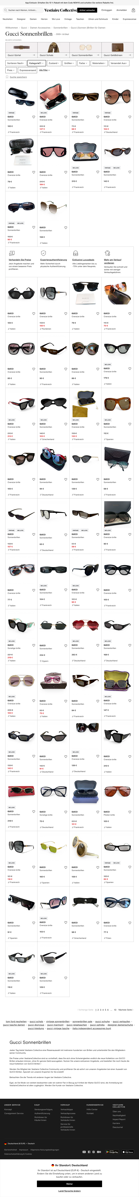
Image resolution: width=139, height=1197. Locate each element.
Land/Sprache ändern (69, 1191)
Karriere (116, 1123)
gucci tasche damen (14, 1025)
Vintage (68, 19)
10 (115, 1009)
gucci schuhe (102, 1021)
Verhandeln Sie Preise (20, 259)
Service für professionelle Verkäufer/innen (68, 1127)
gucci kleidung (36, 1028)
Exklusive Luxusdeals (83, 259)
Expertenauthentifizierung (53, 259)
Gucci (24, 27)
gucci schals (36, 1021)
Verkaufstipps (67, 1109)
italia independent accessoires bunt (91, 1028)
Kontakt (90, 1113)
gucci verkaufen (121, 1021)
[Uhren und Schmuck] (110, 19)
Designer (21, 19)
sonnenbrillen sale (82, 1021)
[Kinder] (121, 19)
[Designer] (28, 19)
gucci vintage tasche (58, 1028)
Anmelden (121, 10)
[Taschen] (86, 19)
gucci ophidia (97, 1025)
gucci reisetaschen (77, 1025)
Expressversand (130, 19)
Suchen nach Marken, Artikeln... (22, 10)
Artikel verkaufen (87, 10)
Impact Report (119, 1119)
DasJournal (118, 1127)
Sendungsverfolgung (43, 1109)
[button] (133, 10)
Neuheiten (8, 19)
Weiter (69, 1183)
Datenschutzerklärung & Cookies (18, 1154)
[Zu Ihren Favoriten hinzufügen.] (33, 117)
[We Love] (62, 19)
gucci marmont (55, 1025)
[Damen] (39, 19)
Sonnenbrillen (60, 27)
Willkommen (11, 27)
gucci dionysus (36, 1025)
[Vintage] (74, 19)
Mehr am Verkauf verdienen (112, 261)
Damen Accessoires (40, 27)
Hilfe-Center (92, 1109)
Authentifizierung (42, 1113)
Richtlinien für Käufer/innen (40, 1119)
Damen (33, 19)
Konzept (8, 1109)
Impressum (23, 1149)
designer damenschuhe (120, 1025)
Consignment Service (13, 1113)
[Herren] (50, 19)
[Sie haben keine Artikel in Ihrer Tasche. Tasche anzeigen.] (133, 10)
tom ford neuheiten (16, 1021)
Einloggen (107, 10)
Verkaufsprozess (68, 1113)
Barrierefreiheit (10, 1149)
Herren (44, 19)
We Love (56, 19)
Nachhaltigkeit (119, 1115)
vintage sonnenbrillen (58, 1021)
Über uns (117, 1111)
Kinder (115, 19)
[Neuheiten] (15, 19)
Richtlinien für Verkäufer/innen (68, 1119)
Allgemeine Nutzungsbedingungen (44, 1149)
